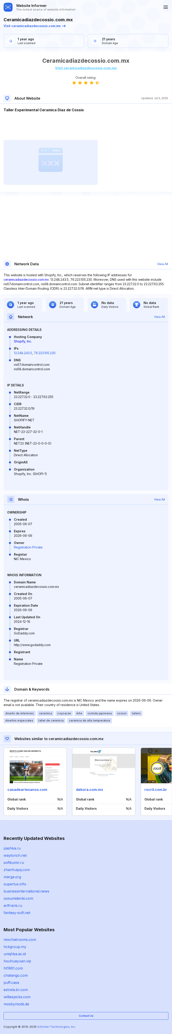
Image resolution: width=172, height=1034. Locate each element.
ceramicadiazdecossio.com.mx (26, 279)
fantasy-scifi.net (17, 912)
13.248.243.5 (23, 353)
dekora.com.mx (89, 789)
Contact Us (86, 1015)
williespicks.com (17, 997)
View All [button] (162, 264)
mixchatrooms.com (20, 939)
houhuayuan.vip (17, 961)
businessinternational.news (26, 891)
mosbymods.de (16, 1004)
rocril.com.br (155, 789)
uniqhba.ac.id (15, 954)
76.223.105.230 (45, 353)
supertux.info (15, 884)
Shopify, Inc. (23, 341)
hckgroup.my (15, 946)
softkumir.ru (14, 862)
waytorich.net (15, 855)
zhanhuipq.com (17, 869)
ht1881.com (13, 968)
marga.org (12, 877)
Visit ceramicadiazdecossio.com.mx (32, 26)
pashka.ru (12, 848)
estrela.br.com (16, 989)
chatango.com (16, 975)
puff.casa (11, 982)
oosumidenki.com (18, 898)
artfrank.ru (13, 905)
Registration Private (28, 547)
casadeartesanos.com (27, 789)
